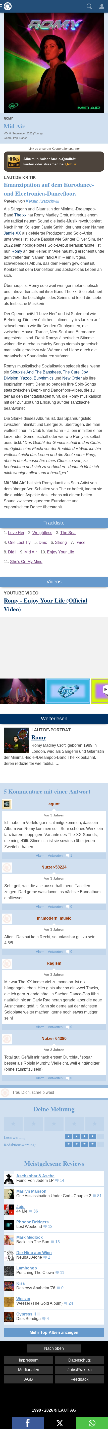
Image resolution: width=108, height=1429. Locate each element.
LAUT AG (67, 1410)
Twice (80, 542)
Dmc (43, 542)
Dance (23, 137)
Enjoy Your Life (60, 552)
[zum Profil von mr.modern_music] (7, 919)
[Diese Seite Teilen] (28, 1423)
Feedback (79, 1379)
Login (101, 6)
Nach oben (54, 1348)
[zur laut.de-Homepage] (6, 6)
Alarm (40, 855)
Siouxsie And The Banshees (35, 372)
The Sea (68, 533)
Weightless (42, 533)
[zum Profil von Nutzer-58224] (7, 867)
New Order (72, 378)
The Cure (71, 372)
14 (62, 1180)
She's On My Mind (26, 561)
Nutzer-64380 (54, 1038)
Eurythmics (43, 378)
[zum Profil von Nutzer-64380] (7, 1039)
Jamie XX (12, 233)
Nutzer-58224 (54, 867)
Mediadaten (28, 1370)
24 (71, 1303)
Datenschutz (79, 1360)
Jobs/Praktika (80, 1370)
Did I (12, 552)
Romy (8, 118)
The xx (20, 215)
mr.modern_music (54, 918)
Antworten (55, 855)
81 (99, 1196)
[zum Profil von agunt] (7, 804)
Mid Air (30, 552)
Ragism (54, 963)
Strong (61, 542)
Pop (15, 137)
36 (35, 1211)
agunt (54, 804)
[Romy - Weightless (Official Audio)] (67, 691)
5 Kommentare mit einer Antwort (47, 791)
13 (57, 1242)
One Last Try (19, 542)
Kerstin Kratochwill (42, 201)
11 (62, 1272)
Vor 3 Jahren (54, 815)
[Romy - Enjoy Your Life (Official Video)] (22, 691)
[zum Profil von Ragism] (7, 964)
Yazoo (26, 378)
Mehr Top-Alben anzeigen (54, 1332)
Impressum (28, 1360)
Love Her (16, 533)
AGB (28, 1379)
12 (50, 1226)
